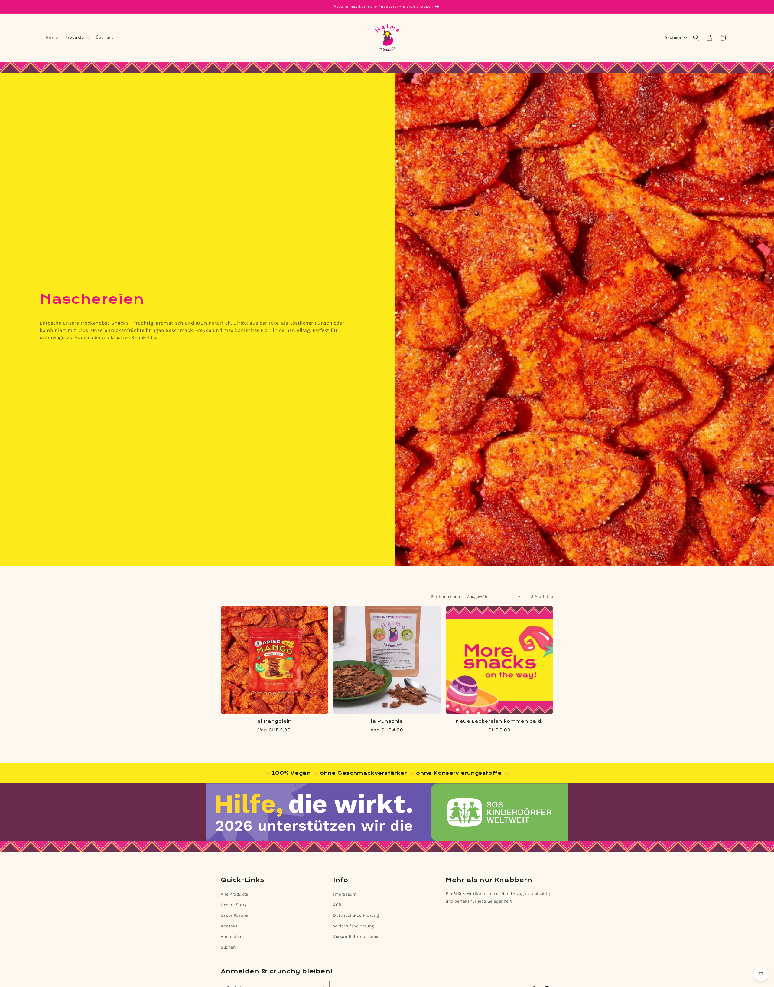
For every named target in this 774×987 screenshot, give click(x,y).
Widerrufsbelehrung (353, 926)
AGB (337, 904)
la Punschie (387, 721)
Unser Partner (235, 915)
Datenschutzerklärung (356, 915)
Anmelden (231, 936)
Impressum (344, 894)
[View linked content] (387, 812)
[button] (77, 37)
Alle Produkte (234, 894)
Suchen (228, 947)
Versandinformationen (356, 936)
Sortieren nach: (446, 596)
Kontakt (229, 926)
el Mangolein (274, 721)
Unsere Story (234, 904)
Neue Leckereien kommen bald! (499, 721)
